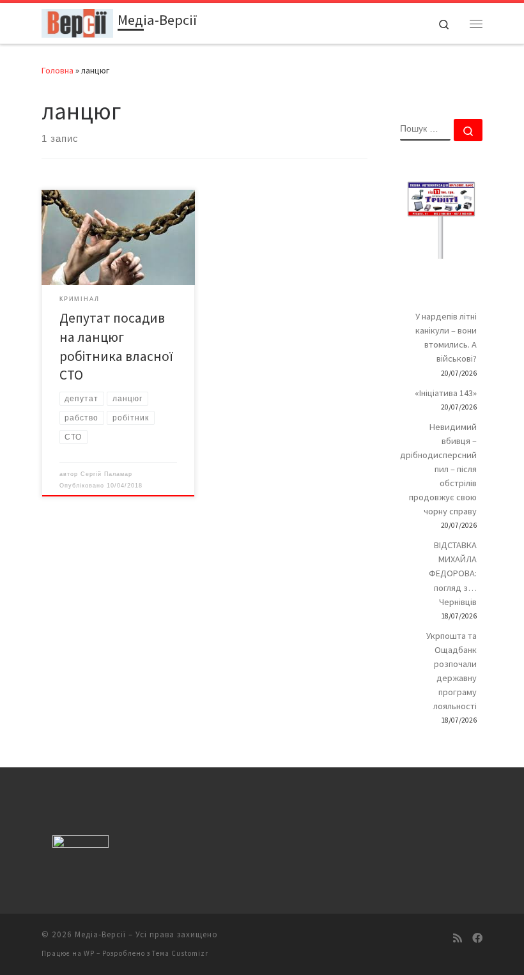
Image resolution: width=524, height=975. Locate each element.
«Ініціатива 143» (446, 393)
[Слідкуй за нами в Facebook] (477, 938)
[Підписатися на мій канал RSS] (457, 938)
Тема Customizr (180, 953)
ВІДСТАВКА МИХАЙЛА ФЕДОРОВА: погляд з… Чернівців (453, 573)
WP (89, 953)
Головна (57, 70)
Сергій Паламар (106, 474)
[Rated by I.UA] (80, 844)
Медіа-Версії (100, 934)
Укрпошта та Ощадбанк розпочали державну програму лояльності (451, 671)
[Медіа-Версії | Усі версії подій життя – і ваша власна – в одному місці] (77, 22)
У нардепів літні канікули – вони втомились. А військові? (446, 337)
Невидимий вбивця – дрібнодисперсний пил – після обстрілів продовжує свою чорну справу (438, 469)
